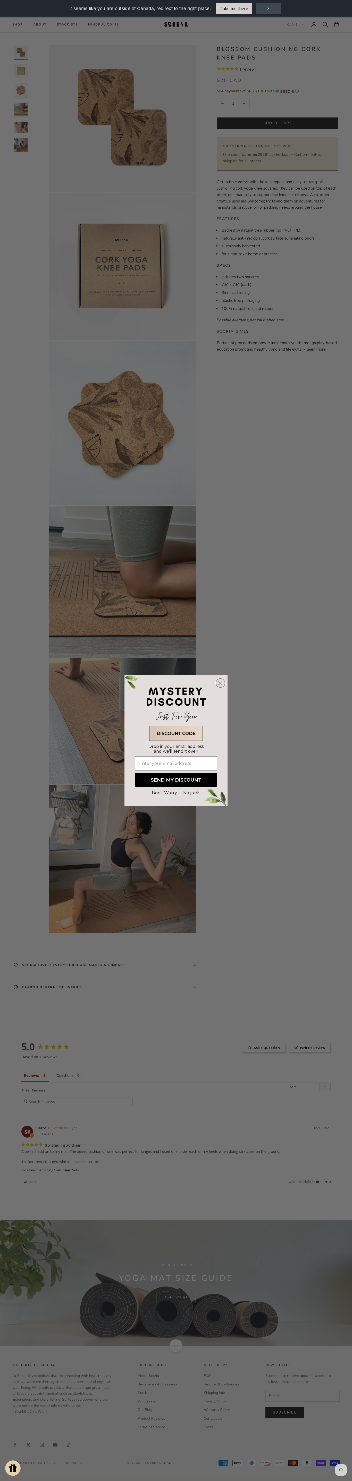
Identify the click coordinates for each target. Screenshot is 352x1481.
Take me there (234, 8)
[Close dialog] (220, 683)
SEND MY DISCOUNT (176, 780)
